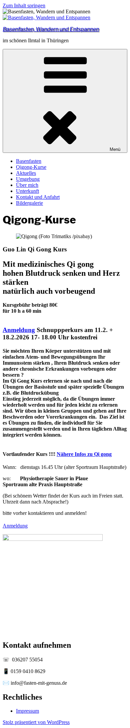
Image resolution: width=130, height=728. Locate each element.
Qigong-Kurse (31, 167)
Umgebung (28, 179)
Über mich (27, 185)
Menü (115, 149)
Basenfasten (28, 161)
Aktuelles (26, 173)
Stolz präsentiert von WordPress (36, 722)
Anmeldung (19, 329)
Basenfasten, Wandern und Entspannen (51, 29)
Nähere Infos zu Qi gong (84, 454)
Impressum (27, 711)
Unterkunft (27, 191)
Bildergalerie (29, 203)
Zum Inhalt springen (24, 5)
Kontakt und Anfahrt (38, 197)
